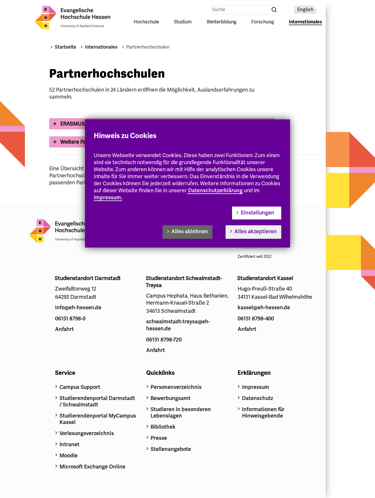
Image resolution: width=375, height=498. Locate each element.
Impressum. (108, 197)
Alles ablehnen (189, 231)
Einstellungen (257, 212)
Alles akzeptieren (255, 231)
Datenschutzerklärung (215, 190)
